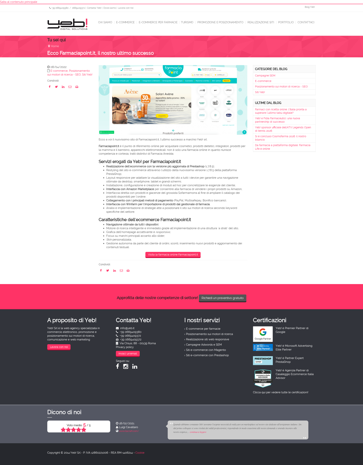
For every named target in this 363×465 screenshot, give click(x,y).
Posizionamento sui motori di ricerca (209, 334)
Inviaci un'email (128, 353)
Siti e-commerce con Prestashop (207, 355)
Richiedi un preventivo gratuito (223, 298)
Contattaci (305, 22)
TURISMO (187, 22)
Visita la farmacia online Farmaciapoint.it (173, 254)
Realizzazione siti (260, 22)
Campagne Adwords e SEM (204, 344)
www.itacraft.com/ (129, 431)
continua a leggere (198, 431)
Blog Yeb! (310, 7)
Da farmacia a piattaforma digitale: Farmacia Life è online (282, 147)
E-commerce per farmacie (158, 22)
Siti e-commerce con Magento (206, 350)
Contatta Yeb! (94, 8)
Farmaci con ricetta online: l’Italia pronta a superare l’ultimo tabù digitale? (281, 111)
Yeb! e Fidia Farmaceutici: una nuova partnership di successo (277, 120)
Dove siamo (109, 8)
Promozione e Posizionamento (220, 22)
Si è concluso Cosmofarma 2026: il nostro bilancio (280, 138)
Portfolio (286, 22)
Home (55, 46)
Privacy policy (125, 347)
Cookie (139, 452)
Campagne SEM (265, 75)
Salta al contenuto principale (18, 2)
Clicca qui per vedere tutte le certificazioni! (280, 392)
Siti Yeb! (87, 74)
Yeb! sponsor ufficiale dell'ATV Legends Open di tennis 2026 (283, 129)
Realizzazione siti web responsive (207, 339)
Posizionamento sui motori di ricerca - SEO (281, 86)
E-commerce (125, 22)
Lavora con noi (125, 8)
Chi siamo (104, 22)
